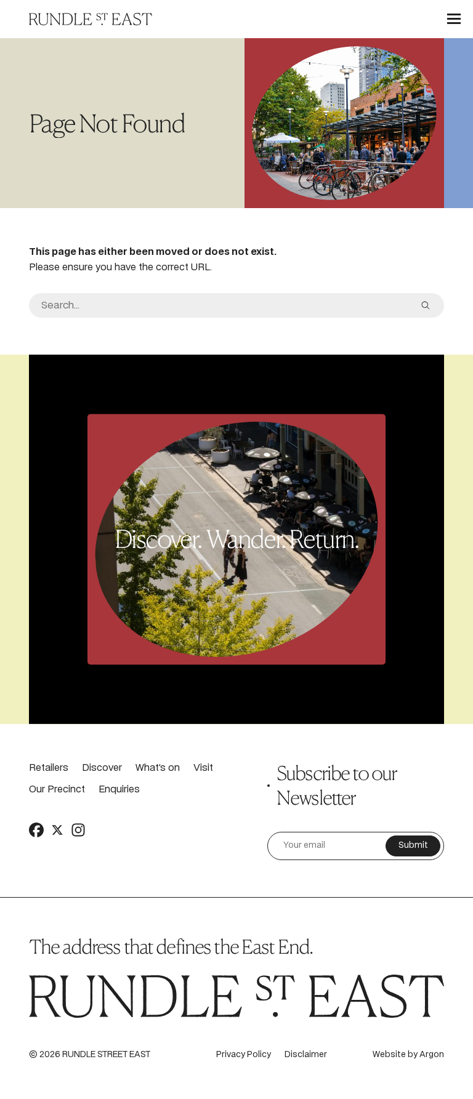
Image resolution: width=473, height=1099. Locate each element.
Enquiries (119, 789)
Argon (431, 1055)
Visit (203, 768)
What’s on (157, 768)
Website (389, 1055)
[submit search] (425, 305)
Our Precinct (57, 789)
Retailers (48, 768)
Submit (413, 846)
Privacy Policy (243, 1055)
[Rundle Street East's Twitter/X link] (57, 829)
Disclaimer (306, 1055)
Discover (102, 768)
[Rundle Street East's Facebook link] (36, 829)
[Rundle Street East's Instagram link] (78, 829)
